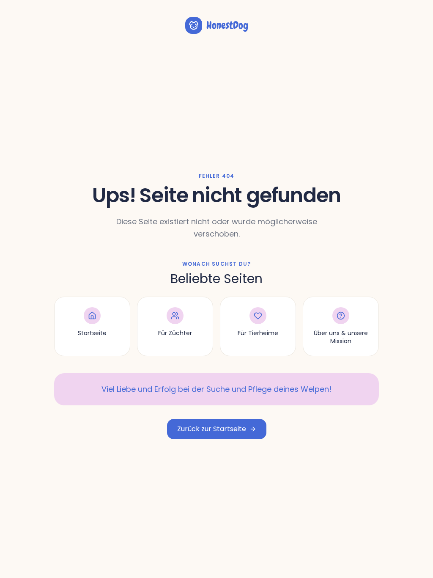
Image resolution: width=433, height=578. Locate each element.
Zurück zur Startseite (211, 429)
